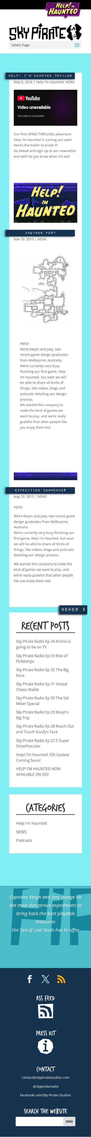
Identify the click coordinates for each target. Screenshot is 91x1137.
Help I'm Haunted (49, 82)
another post (40, 233)
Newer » (73, 610)
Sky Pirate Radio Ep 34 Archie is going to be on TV (43, 644)
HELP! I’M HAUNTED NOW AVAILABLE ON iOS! (38, 771)
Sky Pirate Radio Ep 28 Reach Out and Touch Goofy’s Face (45, 729)
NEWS (70, 82)
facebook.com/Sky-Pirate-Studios (45, 1095)
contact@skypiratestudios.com (45, 1077)
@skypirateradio (45, 1086)
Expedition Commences (40, 490)
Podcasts (24, 840)
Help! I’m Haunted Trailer (40, 76)
